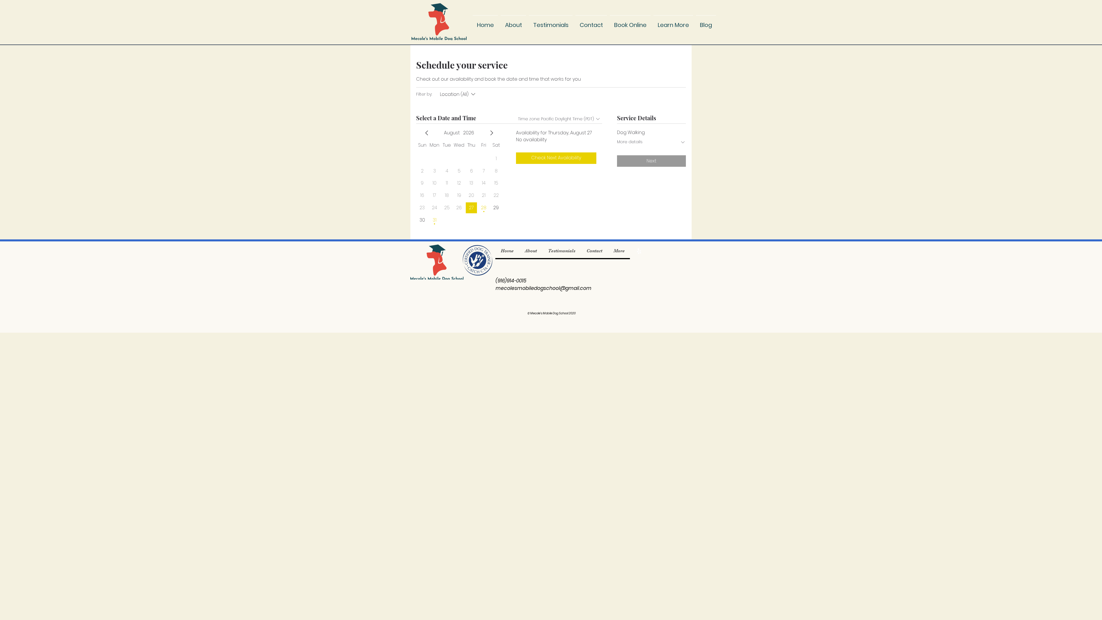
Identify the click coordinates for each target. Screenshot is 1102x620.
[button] (673, 22)
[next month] (491, 132)
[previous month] (426, 132)
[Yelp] (639, 251)
